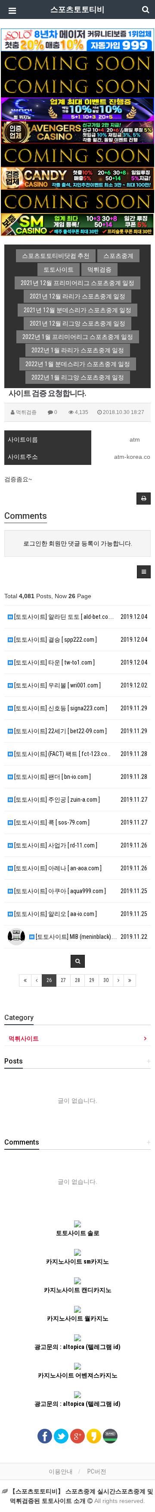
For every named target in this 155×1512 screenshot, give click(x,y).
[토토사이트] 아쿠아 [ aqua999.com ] (59, 891)
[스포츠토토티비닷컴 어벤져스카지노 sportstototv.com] (77, 131)
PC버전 (96, 1471)
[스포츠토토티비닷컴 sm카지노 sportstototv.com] (77, 223)
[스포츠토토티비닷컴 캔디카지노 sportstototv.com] (77, 177)
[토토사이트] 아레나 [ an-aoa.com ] (57, 868)
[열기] (10, 10)
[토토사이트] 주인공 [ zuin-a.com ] (56, 799)
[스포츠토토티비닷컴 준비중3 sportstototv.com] (77, 201)
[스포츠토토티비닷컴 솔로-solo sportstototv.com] (77, 39)
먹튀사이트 (24, 1038)
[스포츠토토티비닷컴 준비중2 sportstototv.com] (77, 85)
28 (77, 980)
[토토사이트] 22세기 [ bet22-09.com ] (60, 731)
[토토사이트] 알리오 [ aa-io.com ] (55, 913)
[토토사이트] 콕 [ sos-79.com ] (51, 822)
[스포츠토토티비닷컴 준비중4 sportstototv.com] (77, 154)
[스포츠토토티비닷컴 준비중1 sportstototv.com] (77, 62)
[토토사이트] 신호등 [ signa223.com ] (60, 708)
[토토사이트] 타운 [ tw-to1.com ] (54, 662)
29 (91, 980)
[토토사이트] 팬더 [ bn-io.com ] (52, 776)
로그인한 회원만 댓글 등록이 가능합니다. (77, 543)
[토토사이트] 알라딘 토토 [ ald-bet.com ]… (66, 616)
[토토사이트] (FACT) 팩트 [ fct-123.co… (62, 753)
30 (105, 980)
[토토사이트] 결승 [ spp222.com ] (55, 639)
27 (63, 980)
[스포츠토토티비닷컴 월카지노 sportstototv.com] (77, 108)
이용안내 (61, 1471)
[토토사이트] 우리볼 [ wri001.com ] (57, 685)
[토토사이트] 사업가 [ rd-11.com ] (55, 845)
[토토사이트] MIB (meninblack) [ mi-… (80, 936)
